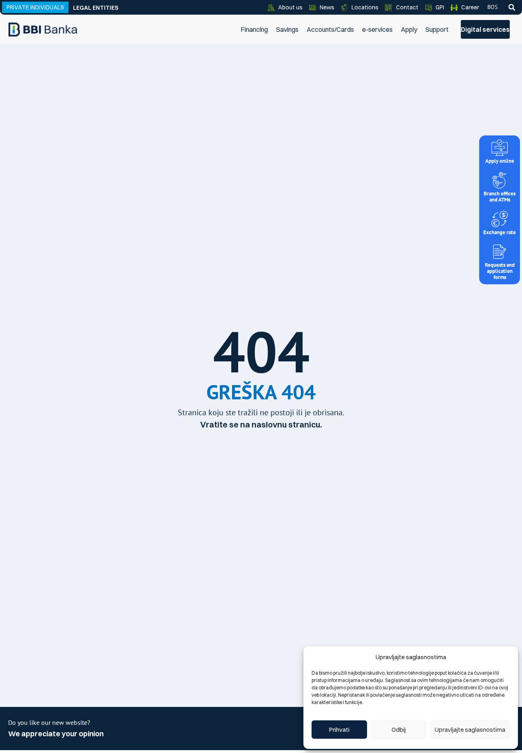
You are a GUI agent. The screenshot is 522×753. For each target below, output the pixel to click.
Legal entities (95, 7)
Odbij (399, 729)
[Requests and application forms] (499, 252)
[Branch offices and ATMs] (499, 180)
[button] (512, 7)
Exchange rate (499, 232)
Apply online (499, 160)
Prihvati (339, 729)
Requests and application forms (500, 271)
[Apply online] (499, 148)
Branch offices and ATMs (499, 196)
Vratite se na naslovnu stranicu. (261, 424)
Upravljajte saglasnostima (470, 729)
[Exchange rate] (499, 219)
